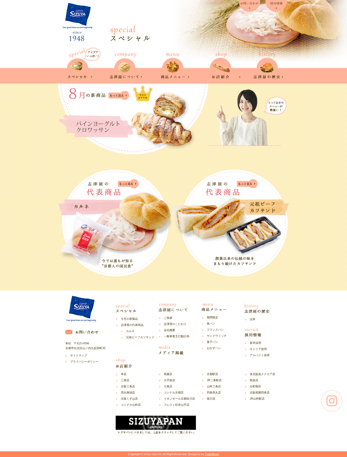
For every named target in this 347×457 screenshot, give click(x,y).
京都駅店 (212, 374)
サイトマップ (78, 355)
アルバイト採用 (260, 355)
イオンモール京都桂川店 (179, 398)
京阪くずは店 (129, 398)
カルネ (130, 331)
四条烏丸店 (214, 392)
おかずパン (214, 348)
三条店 (125, 380)
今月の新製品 (129, 318)
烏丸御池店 (128, 392)
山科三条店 (214, 386)
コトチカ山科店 (131, 404)
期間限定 (212, 317)
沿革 (252, 319)
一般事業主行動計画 (176, 336)
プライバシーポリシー (84, 361)
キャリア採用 (258, 349)
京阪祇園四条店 (260, 392)
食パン (211, 323)
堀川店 (211, 398)
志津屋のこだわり (175, 324)
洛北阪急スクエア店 (262, 374)
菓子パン (212, 342)
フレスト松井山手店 (176, 404)
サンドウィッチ (217, 335)
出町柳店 (255, 386)
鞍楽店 (254, 380)
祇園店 (168, 374)
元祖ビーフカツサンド (140, 337)
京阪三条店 (128, 386)
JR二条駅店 (214, 380)
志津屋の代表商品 (132, 325)
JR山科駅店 (257, 398)
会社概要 (169, 330)
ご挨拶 (168, 318)
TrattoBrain (212, 454)
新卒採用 (255, 343)
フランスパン (215, 329)
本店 (124, 374)
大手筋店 (169, 380)
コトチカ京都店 (174, 392)
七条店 (168, 386)
